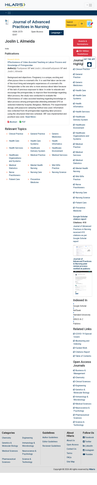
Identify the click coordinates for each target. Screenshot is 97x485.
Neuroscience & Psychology (29, 452)
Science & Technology (27, 460)
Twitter (88, 441)
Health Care (14, 141)
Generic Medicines (56, 135)
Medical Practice (37, 155)
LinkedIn (89, 446)
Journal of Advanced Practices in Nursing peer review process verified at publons (82, 264)
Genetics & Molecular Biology (10, 444)
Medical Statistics (13, 166)
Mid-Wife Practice (56, 166)
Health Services (16, 148)
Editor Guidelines (49, 441)
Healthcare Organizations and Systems (15, 158)
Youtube (89, 454)
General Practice (37, 134)
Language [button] (55, 32)
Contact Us (71, 449)
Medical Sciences (10, 451)
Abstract (13, 122)
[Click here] (15, 5)
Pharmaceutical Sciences (9, 460)
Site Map (71, 461)
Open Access (73, 444)
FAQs (69, 457)
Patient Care (14, 179)
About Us (71, 440)
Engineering (27, 438)
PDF (23, 122)
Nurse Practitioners (14, 173)
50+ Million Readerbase (83, 52)
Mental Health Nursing (36, 166)
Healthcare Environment (57, 149)
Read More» (30, 117)
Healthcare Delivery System (37, 149)
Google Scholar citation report (80, 217)
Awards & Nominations (82, 42)
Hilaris (92, 469)
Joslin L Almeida (42, 68)
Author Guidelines (50, 437)
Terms (69, 453)
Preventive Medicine (35, 181)
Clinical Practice (16, 134)
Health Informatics (57, 142)
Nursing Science (59, 172)
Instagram (89, 450)
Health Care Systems (35, 142)
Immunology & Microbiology (28, 444)
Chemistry (6, 438)
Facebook (89, 437)
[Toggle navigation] (89, 5)
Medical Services (59, 155)
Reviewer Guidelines (51, 446)
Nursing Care (36, 172)
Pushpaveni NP (23, 68)
